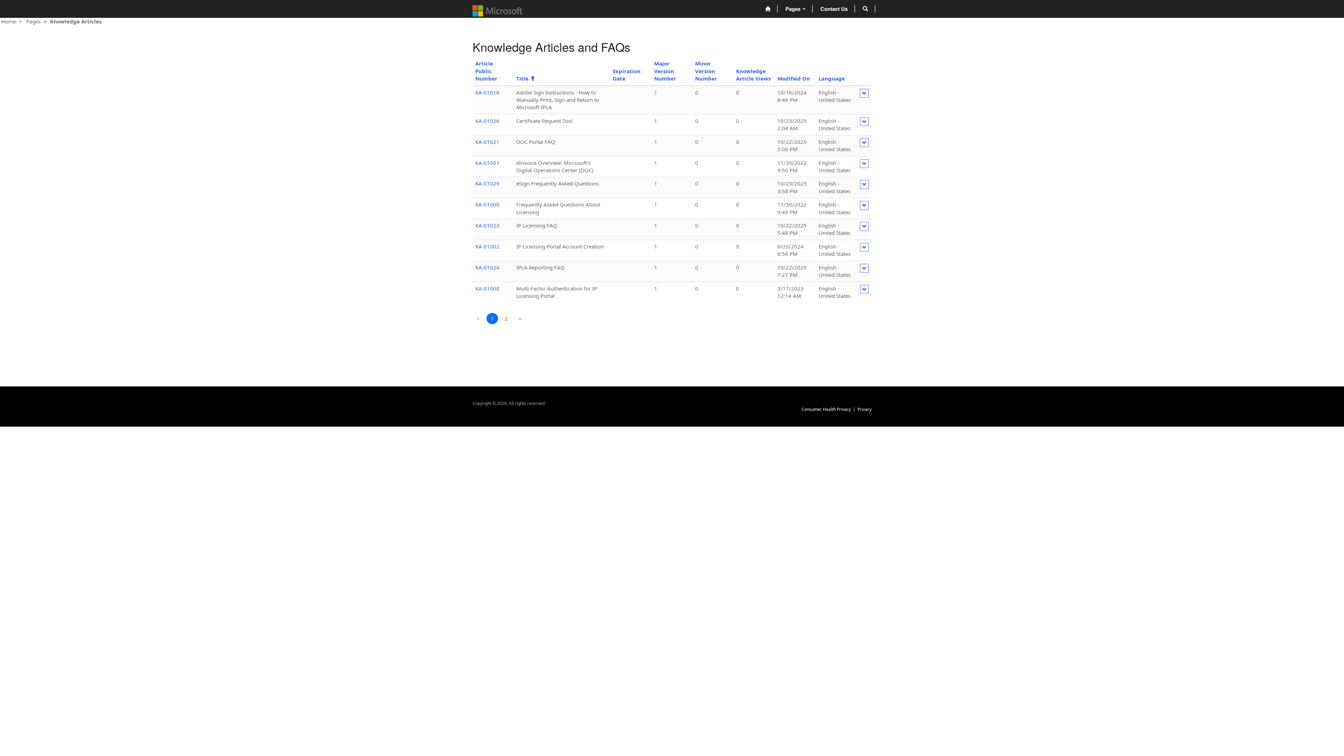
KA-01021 (487, 141)
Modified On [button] (793, 78)
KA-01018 (487, 92)
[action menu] (864, 93)
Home (8, 21)
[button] (865, 9)
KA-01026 (487, 120)
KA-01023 (487, 225)
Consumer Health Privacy (826, 409)
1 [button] (492, 318)
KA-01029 (487, 183)
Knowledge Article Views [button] (753, 75)
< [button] (478, 318)
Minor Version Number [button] (706, 71)
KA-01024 (487, 267)
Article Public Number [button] (486, 71)
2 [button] (506, 318)
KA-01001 (487, 162)
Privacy (865, 409)
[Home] (768, 9)
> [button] (520, 318)
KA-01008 (487, 288)
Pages (793, 9)
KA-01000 (487, 204)
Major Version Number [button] (665, 71)
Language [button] (832, 78)
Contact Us (834, 9)
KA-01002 (487, 246)
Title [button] (525, 78)
